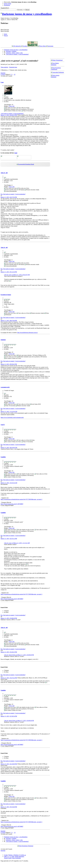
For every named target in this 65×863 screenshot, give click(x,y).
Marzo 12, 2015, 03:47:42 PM (9, 678)
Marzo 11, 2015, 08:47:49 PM (9, 320)
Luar (2, 82)
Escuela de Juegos (6, 294)
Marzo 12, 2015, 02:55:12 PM (9, 538)
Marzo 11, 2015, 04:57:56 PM (9, 197)
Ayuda (6, 855)
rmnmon (3, 339)
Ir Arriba (3, 832)
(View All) (11, 106)
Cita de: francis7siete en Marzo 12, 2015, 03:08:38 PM (19, 655)
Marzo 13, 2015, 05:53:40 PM (9, 807)
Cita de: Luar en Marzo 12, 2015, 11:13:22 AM (17, 543)
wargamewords (5, 387)
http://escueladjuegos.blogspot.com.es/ (27, 332)
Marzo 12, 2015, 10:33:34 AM (9, 483)
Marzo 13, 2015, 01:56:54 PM (9, 716)
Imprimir (3, 73)
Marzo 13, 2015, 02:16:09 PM (9, 764)
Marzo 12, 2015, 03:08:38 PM (9, 618)
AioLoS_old (4, 172)
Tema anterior (4, 67)
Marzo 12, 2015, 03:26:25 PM (9, 652)
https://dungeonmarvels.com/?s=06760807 (12, 504)
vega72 (3, 424)
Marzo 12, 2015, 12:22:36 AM (9, 411)
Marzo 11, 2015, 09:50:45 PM (9, 364)
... (13, 74)
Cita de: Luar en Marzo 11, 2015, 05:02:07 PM (17, 274)
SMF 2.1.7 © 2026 (9, 856)
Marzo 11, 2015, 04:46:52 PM (9, 115)
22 (14, 74)
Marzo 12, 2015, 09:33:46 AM (9, 447)
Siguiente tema (13, 67)
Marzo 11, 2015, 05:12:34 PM (9, 272)
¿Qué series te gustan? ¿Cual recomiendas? (12, 113)
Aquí (15, 153)
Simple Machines (19, 856)
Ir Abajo (3, 74)
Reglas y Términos (14, 855)
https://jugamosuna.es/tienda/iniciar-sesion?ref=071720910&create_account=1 (21, 499)
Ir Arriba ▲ (23, 855)
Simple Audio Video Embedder (12, 858)
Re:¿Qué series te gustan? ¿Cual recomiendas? (13, 194)
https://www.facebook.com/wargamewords (12, 417)
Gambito (3, 457)
